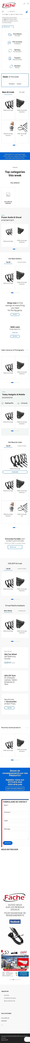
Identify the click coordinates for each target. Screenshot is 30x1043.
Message (7, 829)
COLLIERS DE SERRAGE (5, 1019)
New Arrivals (8, 92)
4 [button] (18, 292)
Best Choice (8, 611)
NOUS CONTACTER (9, 1001)
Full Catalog (14, 183)
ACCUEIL (6, 995)
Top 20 (8, 262)
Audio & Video (22, 262)
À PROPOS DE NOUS (10, 998)
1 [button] (14, 145)
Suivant (19, 84)
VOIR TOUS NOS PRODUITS (15, 788)
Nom (6, 805)
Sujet (6, 820)
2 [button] (16, 145)
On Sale (22, 92)
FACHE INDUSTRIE (15, 1036)
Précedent (12, 84)
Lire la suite (15, 472)
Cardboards (21, 611)
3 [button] (16, 292)
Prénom (7, 812)
